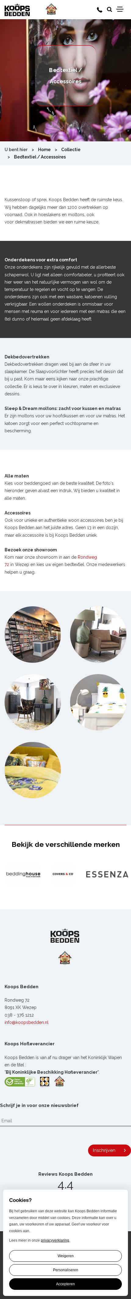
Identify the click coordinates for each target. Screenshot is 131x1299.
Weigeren (66, 1256)
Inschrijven (104, 1150)
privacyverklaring (55, 1240)
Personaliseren (65, 1270)
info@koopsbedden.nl (26, 1022)
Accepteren (65, 1284)
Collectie (70, 149)
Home (44, 149)
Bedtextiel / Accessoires (40, 156)
